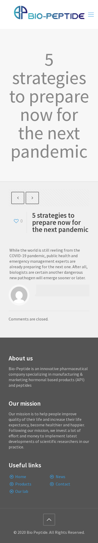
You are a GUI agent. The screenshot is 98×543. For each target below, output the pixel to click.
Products (23, 484)
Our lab (21, 491)
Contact (63, 484)
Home (20, 476)
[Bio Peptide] (49, 14)
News (60, 476)
